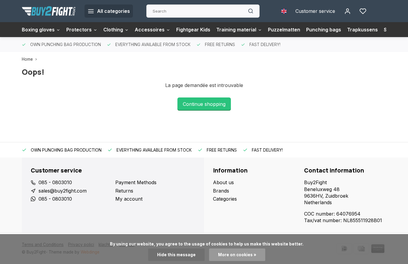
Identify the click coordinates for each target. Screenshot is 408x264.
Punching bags (323, 30)
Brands (221, 191)
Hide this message (176, 254)
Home (27, 59)
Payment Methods (136, 182)
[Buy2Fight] (49, 11)
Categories (225, 199)
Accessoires (150, 30)
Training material (236, 30)
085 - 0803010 (55, 182)
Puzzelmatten (284, 30)
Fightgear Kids (193, 30)
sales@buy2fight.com (63, 191)
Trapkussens (362, 30)
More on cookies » (237, 254)
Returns (124, 191)
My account (128, 199)
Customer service (315, 11)
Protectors (79, 30)
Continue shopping (204, 104)
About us (223, 182)
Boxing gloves (38, 30)
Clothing (113, 30)
